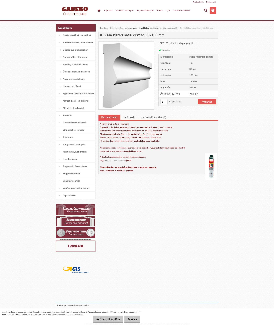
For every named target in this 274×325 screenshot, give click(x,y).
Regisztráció (211, 2)
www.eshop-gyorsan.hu (78, 305)
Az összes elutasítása (108, 319)
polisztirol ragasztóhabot (115, 160)
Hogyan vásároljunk (145, 10)
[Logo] (75, 10)
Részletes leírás (109, 117)
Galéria (160, 10)
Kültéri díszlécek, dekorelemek (123, 28)
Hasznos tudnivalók (181, 10)
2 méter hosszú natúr (169, 28)
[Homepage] (98, 10)
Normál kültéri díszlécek (148, 28)
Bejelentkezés (198, 2)
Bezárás (132, 319)
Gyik (168, 10)
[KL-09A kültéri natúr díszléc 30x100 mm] (126, 42)
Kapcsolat (108, 10)
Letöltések (129, 117)
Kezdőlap (104, 28)
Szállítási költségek (124, 10)
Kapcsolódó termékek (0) (153, 117)
